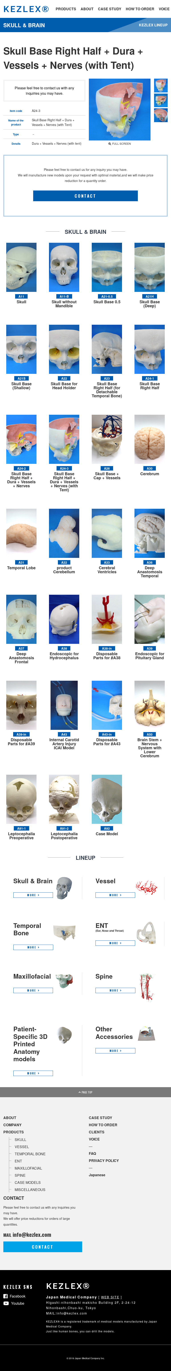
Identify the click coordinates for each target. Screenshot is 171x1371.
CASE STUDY (109, 8)
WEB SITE (110, 1297)
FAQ (92, 1153)
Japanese (97, 1174)
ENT (18, 1161)
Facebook (17, 1296)
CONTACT (85, 196)
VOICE (164, 8)
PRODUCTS (66, 8)
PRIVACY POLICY (104, 1160)
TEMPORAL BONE (30, 1153)
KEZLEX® (26, 9)
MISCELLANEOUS (30, 1189)
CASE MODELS (28, 1182)
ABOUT (87, 8)
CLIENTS (96, 1131)
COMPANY (12, 1124)
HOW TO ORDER (140, 8)
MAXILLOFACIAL (28, 1168)
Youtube (17, 1303)
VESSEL (22, 1146)
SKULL (20, 1139)
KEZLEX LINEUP (153, 24)
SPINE (20, 1175)
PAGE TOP (87, 1092)
